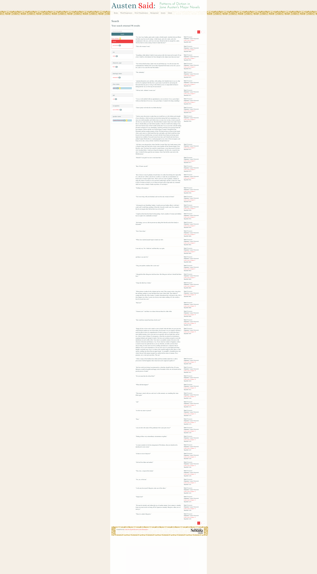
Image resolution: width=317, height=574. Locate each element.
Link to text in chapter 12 (190, 396)
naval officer (116, 109)
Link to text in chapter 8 (189, 67)
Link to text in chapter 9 (189, 277)
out (113, 99)
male (114, 56)
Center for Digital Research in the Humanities (136, 529)
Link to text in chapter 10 (190, 294)
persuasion (115, 45)
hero (114, 66)
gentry (114, 88)
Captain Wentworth (118, 120)
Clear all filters (115, 38)
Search (163, 13)
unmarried (115, 77)
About (170, 13)
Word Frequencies (126, 13)
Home (116, 13)
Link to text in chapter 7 (189, 40)
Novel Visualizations (141, 13)
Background (154, 13)
